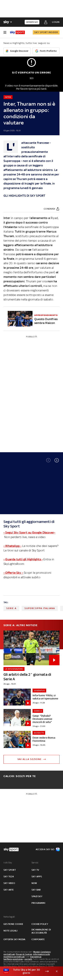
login (55, 22)
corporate (38, 939)
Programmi (38, 903)
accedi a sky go (45, 849)
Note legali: (9, 916)
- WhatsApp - (12, 546)
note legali (10, 930)
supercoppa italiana (39, 608)
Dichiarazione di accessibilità (41, 931)
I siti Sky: (8, 862)
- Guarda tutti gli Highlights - (23, 559)
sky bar (36, 889)
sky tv (35, 870)
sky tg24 (9, 876)
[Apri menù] (5, 32)
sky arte (9, 889)
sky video (9, 883)
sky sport (10, 870)
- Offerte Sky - (13, 572)
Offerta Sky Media (14, 939)
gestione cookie (13, 924)
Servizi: (35, 862)
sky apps (36, 876)
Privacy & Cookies (24, 954)
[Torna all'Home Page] (17, 32)
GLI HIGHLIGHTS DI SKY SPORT (24, 195)
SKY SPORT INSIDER (46, 32)
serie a (11, 608)
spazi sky (36, 896)
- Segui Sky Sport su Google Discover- (29, 532)
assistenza (17, 959)
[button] (56, 460)
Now (34, 883)
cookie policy (39, 924)
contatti (28, 959)
